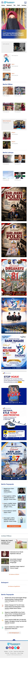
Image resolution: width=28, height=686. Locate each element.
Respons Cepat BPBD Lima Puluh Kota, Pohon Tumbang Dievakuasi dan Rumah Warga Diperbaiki (15, 613)
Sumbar (24, 5)
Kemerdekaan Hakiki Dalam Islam (10, 511)
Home (3, 5)
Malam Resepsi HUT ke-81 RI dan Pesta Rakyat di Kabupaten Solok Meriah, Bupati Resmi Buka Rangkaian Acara (15, 606)
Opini (4, 31)
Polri (18, 5)
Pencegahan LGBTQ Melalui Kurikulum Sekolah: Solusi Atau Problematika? (10, 497)
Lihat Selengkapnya (13, 526)
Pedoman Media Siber (19, 651)
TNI (14, 5)
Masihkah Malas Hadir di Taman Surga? (17, 567)
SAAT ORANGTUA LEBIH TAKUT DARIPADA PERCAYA (14, 627)
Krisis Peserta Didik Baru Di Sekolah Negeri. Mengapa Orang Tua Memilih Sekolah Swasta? (15, 621)
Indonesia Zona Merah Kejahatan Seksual (16, 552)
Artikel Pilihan (6, 536)
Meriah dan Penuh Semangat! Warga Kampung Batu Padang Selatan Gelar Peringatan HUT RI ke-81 (16, 599)
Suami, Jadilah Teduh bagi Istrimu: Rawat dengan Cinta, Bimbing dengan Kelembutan (10, 505)
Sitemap (7, 653)
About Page (21, 648)
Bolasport (4, 582)
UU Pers (11, 651)
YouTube (19, 649)
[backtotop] (14, 640)
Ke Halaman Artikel (13, 574)
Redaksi (6, 651)
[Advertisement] (14, 672)
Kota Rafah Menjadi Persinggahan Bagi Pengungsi (16, 560)
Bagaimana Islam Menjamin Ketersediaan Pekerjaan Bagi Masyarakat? (9, 490)
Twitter (16, 649)
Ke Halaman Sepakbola (13, 586)
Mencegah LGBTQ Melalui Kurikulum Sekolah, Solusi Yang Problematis (10, 519)
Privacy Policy (13, 653)
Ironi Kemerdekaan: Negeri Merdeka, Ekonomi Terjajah (13, 34)
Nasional (9, 5)
